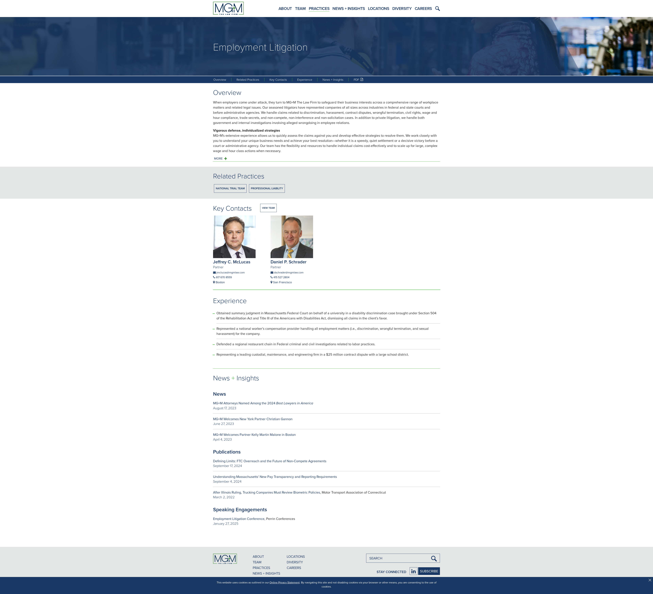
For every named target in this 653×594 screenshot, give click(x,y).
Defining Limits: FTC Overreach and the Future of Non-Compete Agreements (269, 460)
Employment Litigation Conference (238, 518)
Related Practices (248, 79)
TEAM (257, 562)
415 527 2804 (281, 277)
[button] (436, 8)
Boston (220, 282)
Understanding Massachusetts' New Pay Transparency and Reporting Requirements (275, 476)
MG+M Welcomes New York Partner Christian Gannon (252, 418)
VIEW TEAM (268, 208)
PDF (361, 79)
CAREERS (294, 567)
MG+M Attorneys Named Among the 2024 (263, 403)
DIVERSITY (295, 562)
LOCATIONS (296, 556)
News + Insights (348, 8)
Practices (319, 8)
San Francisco (282, 282)
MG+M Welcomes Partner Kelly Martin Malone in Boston (254, 434)
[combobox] (403, 558)
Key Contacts (278, 79)
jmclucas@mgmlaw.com (230, 272)
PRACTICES (261, 567)
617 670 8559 (223, 277)
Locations (378, 8)
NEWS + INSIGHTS (266, 573)
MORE (218, 159)
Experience (304, 79)
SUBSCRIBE (429, 571)
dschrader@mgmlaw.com (288, 272)
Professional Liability (267, 188)
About (285, 8)
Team (300, 8)
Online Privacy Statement (285, 582)
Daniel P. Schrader (288, 261)
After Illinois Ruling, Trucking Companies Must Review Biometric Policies (266, 492)
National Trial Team (230, 188)
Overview (219, 79)
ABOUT (258, 556)
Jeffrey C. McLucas (231, 261)
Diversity (402, 8)
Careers (423, 8)
